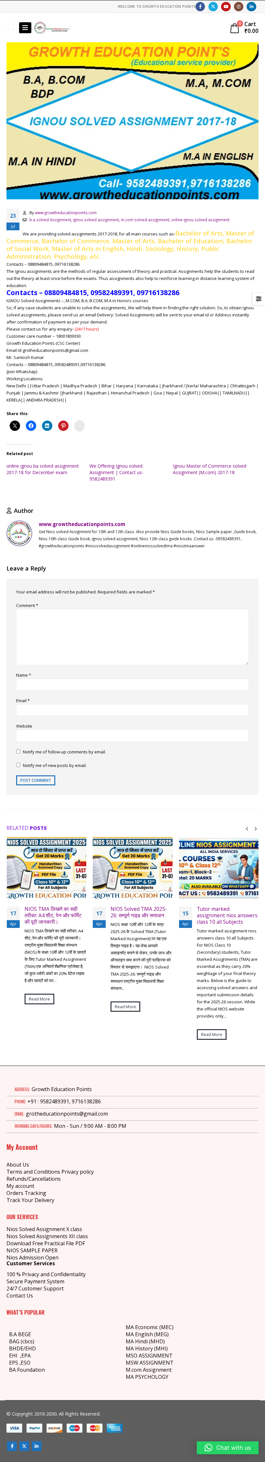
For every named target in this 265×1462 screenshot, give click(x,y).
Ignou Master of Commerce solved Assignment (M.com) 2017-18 (209, 469)
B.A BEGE (20, 1334)
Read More (39, 1006)
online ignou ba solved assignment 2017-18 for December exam (42, 469)
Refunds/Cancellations (33, 1178)
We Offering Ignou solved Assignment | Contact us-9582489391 (116, 472)
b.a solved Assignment (50, 219)
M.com (134, 1369)
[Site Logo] (51, 28)
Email (23, 700)
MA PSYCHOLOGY (148, 1376)
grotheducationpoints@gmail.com (67, 1113)
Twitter (24, 1446)
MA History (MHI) (147, 1348)
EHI (14, 1355)
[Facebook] (200, 6)
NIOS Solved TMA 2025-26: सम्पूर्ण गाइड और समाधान (52, 912)
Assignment (157, 1369)
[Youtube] (225, 6)
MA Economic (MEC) (150, 1327)
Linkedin (36, 1446)
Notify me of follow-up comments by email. (64, 752)
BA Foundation (27, 1369)
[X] (213, 6)
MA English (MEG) (147, 1334)
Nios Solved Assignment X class (44, 1229)
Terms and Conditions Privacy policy (50, 1171)
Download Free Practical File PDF (45, 1243)
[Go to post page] (46, 868)
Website (24, 726)
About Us (17, 1164)
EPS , (15, 1362)
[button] (11, 28)
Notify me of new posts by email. (55, 765)
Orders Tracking (26, 1193)
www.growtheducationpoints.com (66, 212)
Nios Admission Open (32, 1257)
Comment (27, 605)
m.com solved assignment (145, 219)
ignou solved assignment (96, 219)
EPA (26, 1355)
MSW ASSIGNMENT (150, 1362)
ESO (25, 1362)
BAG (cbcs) (21, 1341)
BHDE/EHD (22, 1348)
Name (23, 675)
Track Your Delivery (30, 1200)
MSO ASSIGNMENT (149, 1355)
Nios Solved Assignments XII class (47, 1236)
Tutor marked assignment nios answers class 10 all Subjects (141, 915)
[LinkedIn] (251, 6)
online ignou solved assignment (200, 219)
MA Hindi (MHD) (145, 1341)
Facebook (12, 1446)
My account (20, 1185)
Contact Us (19, 1295)
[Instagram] (238, 6)
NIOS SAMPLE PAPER (32, 1250)
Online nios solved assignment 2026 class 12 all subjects (227, 915)
